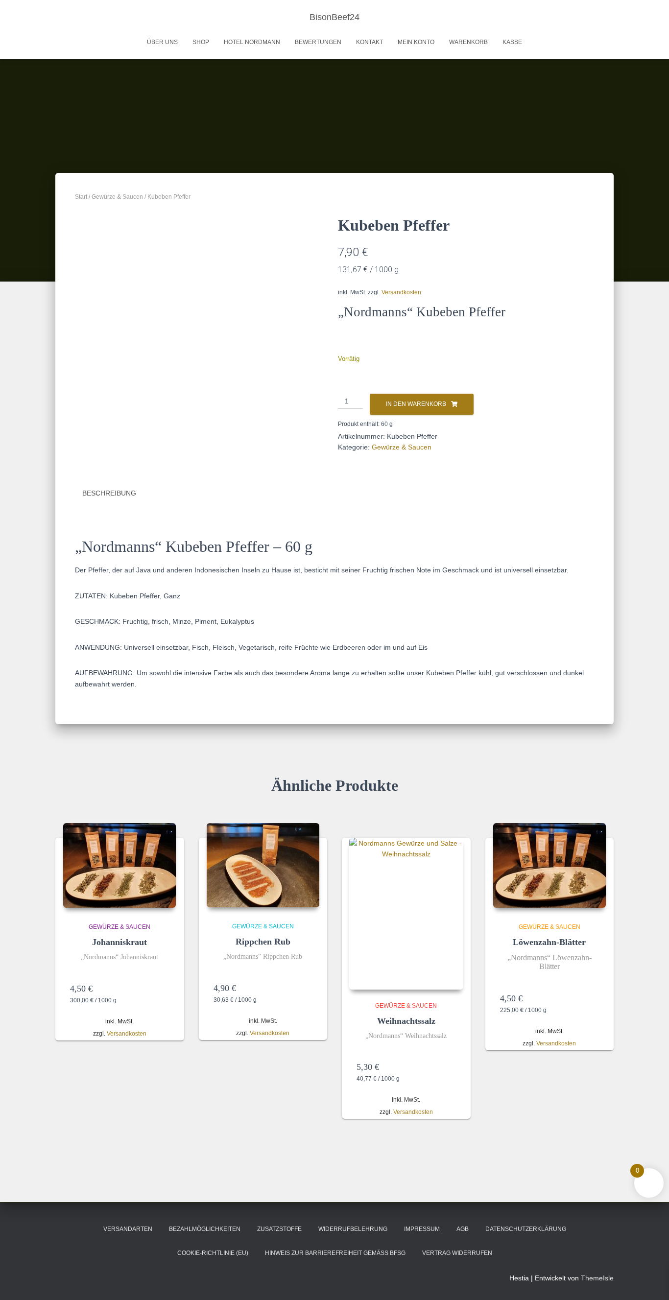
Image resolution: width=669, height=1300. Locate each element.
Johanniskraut (119, 942)
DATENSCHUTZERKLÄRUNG (525, 1229)
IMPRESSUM (422, 1229)
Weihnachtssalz (406, 1021)
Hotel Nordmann (252, 42)
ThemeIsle (597, 1278)
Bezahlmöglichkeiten (204, 1229)
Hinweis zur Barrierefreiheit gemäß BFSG (335, 1253)
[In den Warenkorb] (164, 988)
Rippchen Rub (263, 941)
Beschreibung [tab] (109, 493)
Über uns (162, 42)
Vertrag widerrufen (457, 1253)
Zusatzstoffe (279, 1229)
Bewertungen (318, 42)
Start (81, 196)
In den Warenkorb (416, 404)
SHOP (200, 42)
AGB (462, 1229)
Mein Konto (416, 42)
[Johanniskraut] (119, 865)
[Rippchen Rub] (263, 865)
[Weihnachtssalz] (406, 914)
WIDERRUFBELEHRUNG (352, 1229)
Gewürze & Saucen (117, 196)
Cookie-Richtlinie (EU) (212, 1253)
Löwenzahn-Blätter (549, 942)
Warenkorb (468, 42)
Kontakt (369, 42)
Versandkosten (401, 292)
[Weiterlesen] (594, 998)
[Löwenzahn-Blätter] (549, 865)
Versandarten (127, 1229)
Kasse (512, 42)
